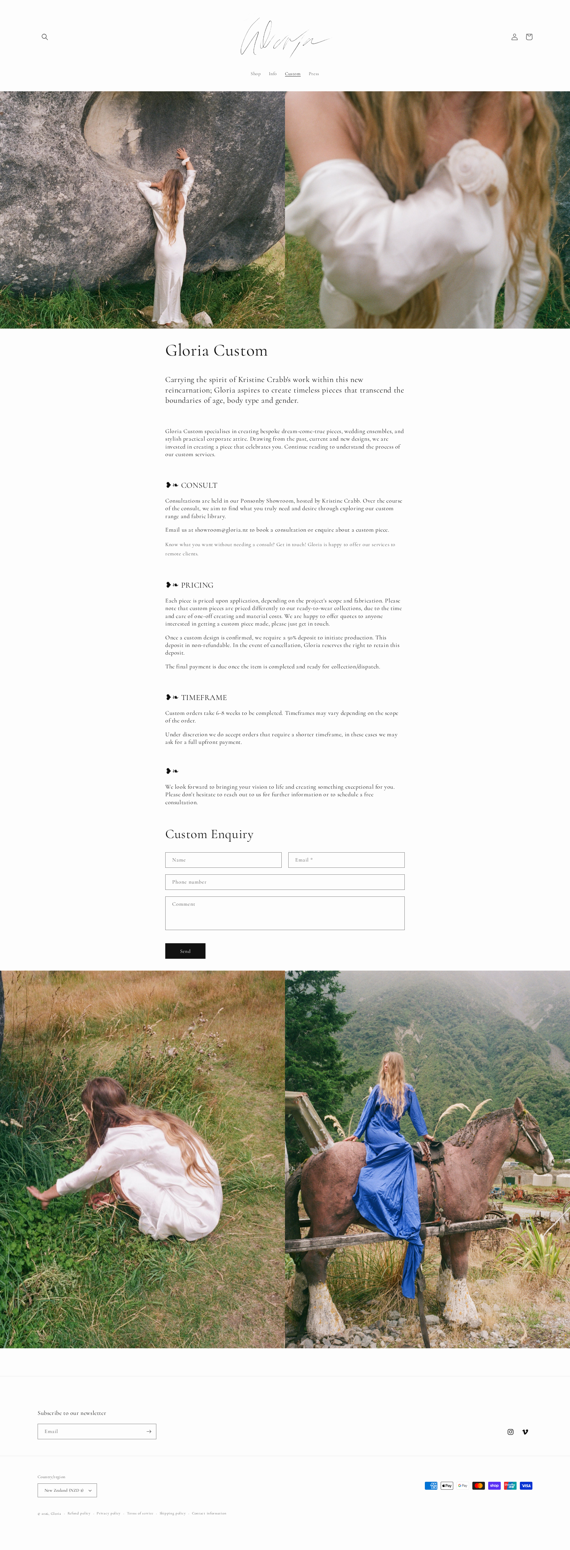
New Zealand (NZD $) (64, 1490)
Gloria (56, 1513)
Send (185, 951)
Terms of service (140, 1513)
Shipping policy (173, 1513)
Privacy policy (109, 1513)
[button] (45, 37)
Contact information (209, 1513)
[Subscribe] (149, 1431)
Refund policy (79, 1513)
